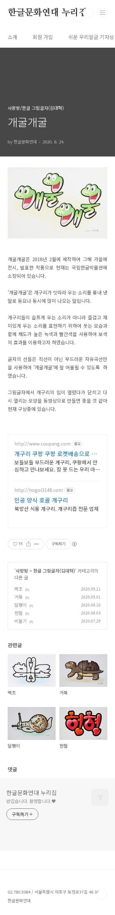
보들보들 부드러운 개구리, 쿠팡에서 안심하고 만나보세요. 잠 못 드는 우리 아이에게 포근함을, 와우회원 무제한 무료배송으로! (57, 465)
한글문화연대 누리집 (47, 12)
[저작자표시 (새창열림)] (74, 544)
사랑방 (22, 570)
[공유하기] (29, 544)
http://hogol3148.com (38, 490)
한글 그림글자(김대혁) (54, 570)
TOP (102, 894)
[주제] (102, 12)
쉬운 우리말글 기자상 (91, 37)
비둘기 (20, 621)
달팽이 (20, 605)
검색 (88, 13)
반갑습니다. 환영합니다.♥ (31, 801)
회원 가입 (43, 37)
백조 (18, 589)
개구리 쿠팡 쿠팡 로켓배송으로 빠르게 (55, 453)
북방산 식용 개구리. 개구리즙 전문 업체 (56, 508)
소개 (12, 37)
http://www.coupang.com (42, 443)
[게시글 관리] (37, 544)
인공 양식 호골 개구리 (41, 500)
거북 (18, 597)
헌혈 (18, 613)
